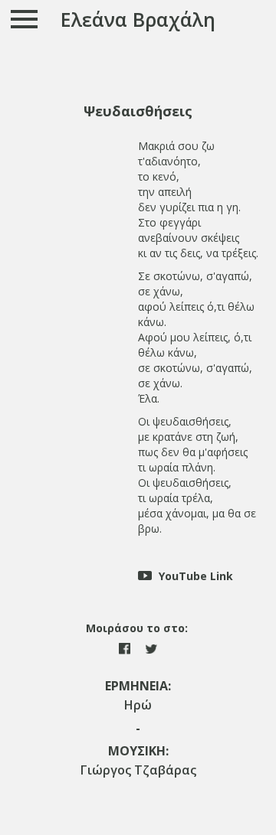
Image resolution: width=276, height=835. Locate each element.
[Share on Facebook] (126, 647)
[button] (138, 111)
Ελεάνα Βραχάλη (138, 19)
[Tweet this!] (151, 647)
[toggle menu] (25, 19)
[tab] (138, 111)
